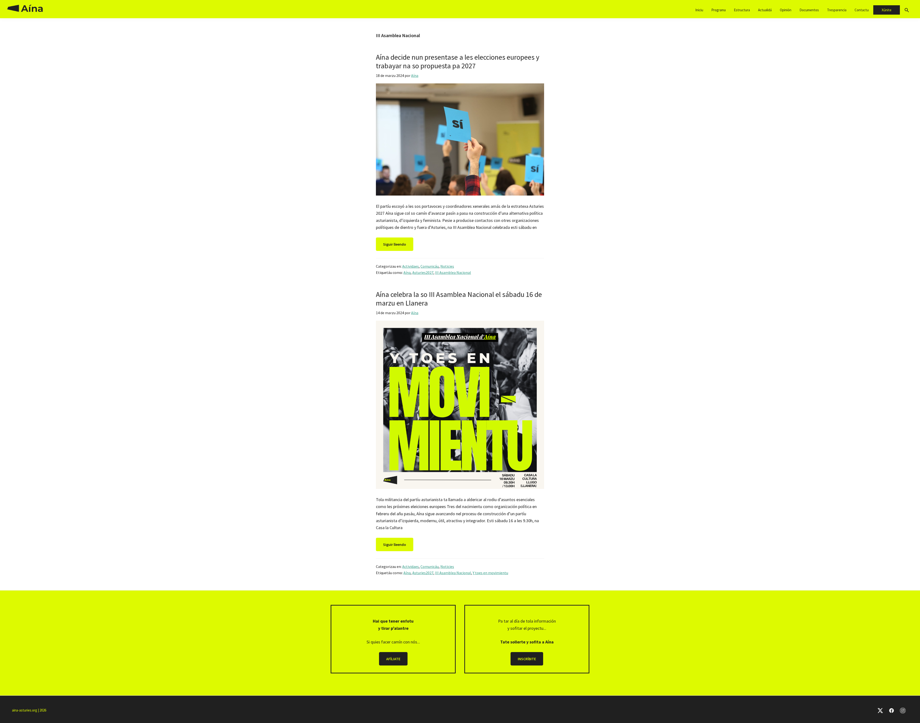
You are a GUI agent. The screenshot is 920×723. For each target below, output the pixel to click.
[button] (907, 10)
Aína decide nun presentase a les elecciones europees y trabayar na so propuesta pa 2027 (457, 61)
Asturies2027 (422, 272)
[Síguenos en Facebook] (891, 710)
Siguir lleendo (394, 244)
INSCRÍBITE (527, 658)
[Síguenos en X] (880, 710)
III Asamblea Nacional (453, 272)
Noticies (447, 266)
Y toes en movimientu (490, 572)
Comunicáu (429, 266)
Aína (407, 272)
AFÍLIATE (393, 658)
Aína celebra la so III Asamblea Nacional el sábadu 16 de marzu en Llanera (459, 298)
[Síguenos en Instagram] (902, 710)
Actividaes (410, 266)
